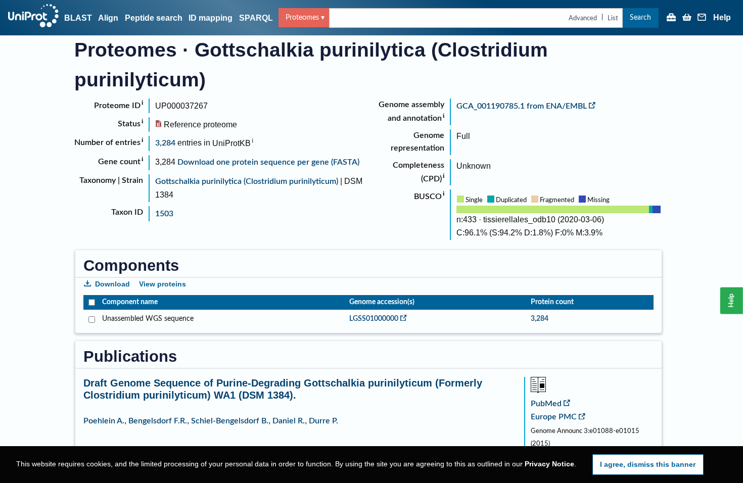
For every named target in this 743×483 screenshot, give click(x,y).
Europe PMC (554, 417)
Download (112, 284)
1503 (164, 214)
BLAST (78, 18)
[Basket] (686, 18)
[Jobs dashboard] (671, 18)
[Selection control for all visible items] (90, 302)
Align (108, 18)
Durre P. (323, 421)
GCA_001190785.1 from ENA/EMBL (521, 106)
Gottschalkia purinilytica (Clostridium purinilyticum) (246, 181)
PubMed (546, 404)
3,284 (165, 143)
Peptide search (153, 18)
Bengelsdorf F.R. (157, 421)
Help (722, 18)
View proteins (162, 284)
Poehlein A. (103, 421)
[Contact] (702, 18)
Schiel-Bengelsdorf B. (229, 421)
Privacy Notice (549, 464)
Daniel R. (288, 421)
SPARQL (256, 18)
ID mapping (211, 18)
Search (640, 17)
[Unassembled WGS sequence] (90, 319)
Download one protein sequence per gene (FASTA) (268, 162)
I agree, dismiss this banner (647, 464)
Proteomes (302, 17)
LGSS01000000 (373, 318)
